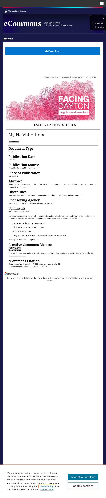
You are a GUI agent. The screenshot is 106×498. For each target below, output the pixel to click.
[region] (53, 481)
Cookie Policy (47, 489)
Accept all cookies (83, 477)
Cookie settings (47, 486)
